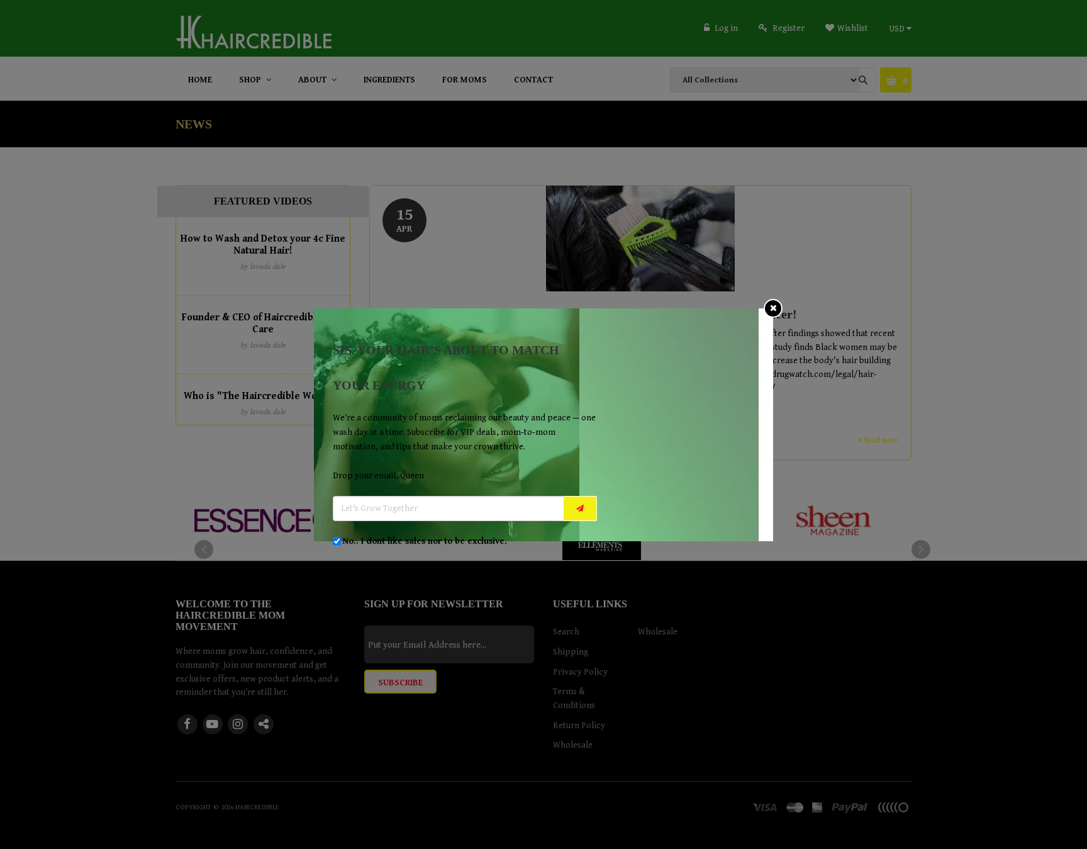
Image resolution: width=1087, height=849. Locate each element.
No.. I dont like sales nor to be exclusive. (425, 541)
